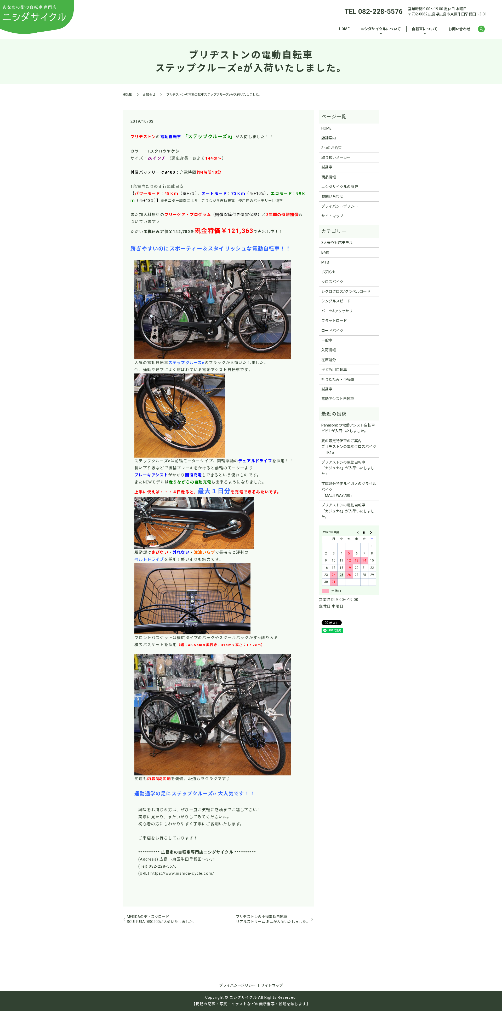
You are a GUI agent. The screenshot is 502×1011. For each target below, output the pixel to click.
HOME (344, 29)
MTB (325, 262)
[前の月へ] (357, 532)
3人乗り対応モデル (337, 243)
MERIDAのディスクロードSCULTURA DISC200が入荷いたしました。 (161, 919)
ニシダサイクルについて (381, 29)
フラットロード (334, 321)
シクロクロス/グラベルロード (345, 291)
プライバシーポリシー (339, 206)
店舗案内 (328, 138)
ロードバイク (332, 331)
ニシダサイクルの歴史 (339, 187)
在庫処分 (328, 360)
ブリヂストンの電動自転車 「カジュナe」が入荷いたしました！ (347, 468)
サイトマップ (332, 216)
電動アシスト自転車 (337, 399)
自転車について (424, 29)
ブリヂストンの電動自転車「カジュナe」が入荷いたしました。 (347, 511)
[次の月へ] (372, 532)
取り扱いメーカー (336, 157)
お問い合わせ (459, 29)
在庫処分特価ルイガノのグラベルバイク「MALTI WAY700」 (348, 490)
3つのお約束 (331, 148)
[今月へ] (364, 532)
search (481, 29)
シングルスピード (336, 301)
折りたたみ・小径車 (337, 379)
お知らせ (149, 94)
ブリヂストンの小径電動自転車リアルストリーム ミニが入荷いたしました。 (273, 919)
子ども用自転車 (334, 369)
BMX (325, 252)
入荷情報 (328, 350)
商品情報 (328, 177)
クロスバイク (332, 282)
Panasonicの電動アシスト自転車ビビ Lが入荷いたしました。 (348, 428)
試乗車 (326, 167)
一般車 (326, 340)
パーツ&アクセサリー (338, 311)
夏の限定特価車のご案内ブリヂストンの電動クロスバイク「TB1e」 (348, 447)
